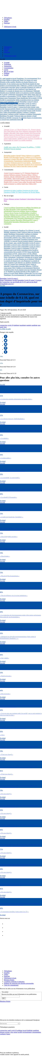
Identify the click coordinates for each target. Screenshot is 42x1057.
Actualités (37, 138)
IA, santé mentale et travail (8, 78)
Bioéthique (3, 116)
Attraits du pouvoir (16, 163)
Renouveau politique (18, 211)
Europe (29, 110)
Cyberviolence (30, 199)
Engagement (12, 98)
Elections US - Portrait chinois (31, 129)
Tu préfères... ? (31, 147)
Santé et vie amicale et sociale (25, 93)
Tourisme (32, 177)
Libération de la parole (31, 257)
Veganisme (16, 180)
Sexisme (38, 110)
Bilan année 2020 (33, 94)
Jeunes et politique (31, 211)
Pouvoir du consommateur (33, 180)
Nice (5, 131)
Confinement (12, 94)
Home (2, 280)
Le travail (3, 119)
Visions (22, 180)
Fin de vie (17, 137)
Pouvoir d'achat (8, 137)
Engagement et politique (23, 207)
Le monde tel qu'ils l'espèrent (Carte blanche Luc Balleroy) (21, 261)
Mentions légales (9, 980)
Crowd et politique (9, 207)
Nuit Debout (11, 131)
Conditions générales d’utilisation (14, 981)
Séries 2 (35, 175)
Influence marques (15, 175)
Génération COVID (13, 101)
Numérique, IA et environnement (27, 78)
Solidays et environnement (8, 85)
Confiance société (13, 114)
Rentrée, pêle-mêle (9, 133)
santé (1, 327)
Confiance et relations (25, 114)
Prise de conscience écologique (30, 135)
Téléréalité (36, 91)
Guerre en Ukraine (14, 135)
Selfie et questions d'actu (23, 100)
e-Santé (34, 116)
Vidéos (6, 21)
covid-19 (10, 325)
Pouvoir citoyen (9, 213)
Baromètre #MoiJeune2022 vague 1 (15, 216)
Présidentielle (8, 222)
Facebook (23, 199)
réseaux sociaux (5, 1032)
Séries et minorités (21, 87)
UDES (38, 147)
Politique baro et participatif (18, 215)
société (20, 1032)
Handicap (3, 118)
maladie (28, 325)
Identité (18, 155)
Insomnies (3, 84)
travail (25, 1030)
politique (19, 1030)
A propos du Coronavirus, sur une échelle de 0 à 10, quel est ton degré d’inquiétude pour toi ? (20, 282)
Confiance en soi (30, 157)
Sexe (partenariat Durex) (13, 119)
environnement (27, 1032)
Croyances (23, 147)
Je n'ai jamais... (27, 163)
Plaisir (22, 80)
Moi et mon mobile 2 (19, 178)
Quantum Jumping (9, 220)
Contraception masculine (7, 87)
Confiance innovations (22, 236)
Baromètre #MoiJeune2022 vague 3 (27, 220)
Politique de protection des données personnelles (19, 983)
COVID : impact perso (19, 254)
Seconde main (31, 182)
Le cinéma (18, 184)
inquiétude (22, 325)
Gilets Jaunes (20, 133)
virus (5, 327)
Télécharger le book (10, 26)
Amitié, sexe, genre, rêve (11, 147)
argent (15, 1032)
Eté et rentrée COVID (35, 98)
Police (25, 94)
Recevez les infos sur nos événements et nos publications (19, 994)
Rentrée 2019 (28, 133)
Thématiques (8, 18)
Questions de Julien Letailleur (13, 190)
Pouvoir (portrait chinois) (12, 109)
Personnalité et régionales (16, 164)
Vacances (30, 138)
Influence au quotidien (33, 155)
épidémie (16, 325)
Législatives (7, 224)
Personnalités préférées (15, 112)
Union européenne (22, 209)
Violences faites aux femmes (23, 116)
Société (15, 280)
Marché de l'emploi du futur (31, 84)
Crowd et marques (14, 173)
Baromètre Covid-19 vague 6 (29, 101)
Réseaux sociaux (14, 199)
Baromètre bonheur (10, 155)
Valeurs (23, 155)
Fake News (18, 131)
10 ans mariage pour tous (14, 84)
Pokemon (28, 173)
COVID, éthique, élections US (25, 96)
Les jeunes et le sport (30, 80)
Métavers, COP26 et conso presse (31, 85)
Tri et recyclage (37, 273)
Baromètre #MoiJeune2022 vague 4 (24, 222)
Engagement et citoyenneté (18, 110)
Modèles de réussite (22, 82)
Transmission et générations (22, 161)
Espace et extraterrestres (34, 118)
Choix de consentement (11, 985)
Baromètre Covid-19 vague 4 (27, 103)
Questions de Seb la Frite (30, 190)
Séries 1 (29, 175)
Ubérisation (18, 177)
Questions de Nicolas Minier (31, 192)
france (8, 1034)
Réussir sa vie (32, 82)
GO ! (3, 998)
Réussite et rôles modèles (7, 82)
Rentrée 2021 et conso (11, 182)
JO (41, 138)
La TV (22, 173)
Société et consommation (7, 100)
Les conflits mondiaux (25, 140)
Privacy (6, 199)
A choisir (13, 159)
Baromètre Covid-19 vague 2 (27, 105)
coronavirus (3, 325)
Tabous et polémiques (29, 159)
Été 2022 (13, 166)
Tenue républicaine (22, 98)
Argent (6, 173)
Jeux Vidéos (4, 112)
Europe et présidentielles (21, 213)
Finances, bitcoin (9, 177)
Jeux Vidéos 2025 (30, 184)
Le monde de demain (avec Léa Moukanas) (19, 91)
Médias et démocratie (12, 80)
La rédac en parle (5, 329)
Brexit (19, 129)
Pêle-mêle (19, 159)
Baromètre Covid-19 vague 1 (9, 107)
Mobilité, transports (12, 118)
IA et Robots (22, 118)
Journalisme (19, 94)
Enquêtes (7, 19)
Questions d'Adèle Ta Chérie (13, 192)
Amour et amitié (32, 166)
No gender (10, 116)
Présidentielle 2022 (33, 215)
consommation (36, 1032)
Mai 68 (38, 131)
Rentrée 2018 (8, 157)
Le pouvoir (24, 109)
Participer (7, 23)
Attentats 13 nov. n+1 (10, 129)
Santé (33, 110)
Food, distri (25, 177)
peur (39, 325)
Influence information (29, 131)
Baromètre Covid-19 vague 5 (9, 103)
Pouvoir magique (15, 149)
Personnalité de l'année (11, 140)
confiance (3, 1034)
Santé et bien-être (21, 166)
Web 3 (19, 85)
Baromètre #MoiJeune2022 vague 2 (28, 218)
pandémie (34, 325)
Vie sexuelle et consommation (21, 255)
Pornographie (37, 114)
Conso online (22, 182)
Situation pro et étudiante (7, 93)
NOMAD (7, 149)
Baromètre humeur (18, 157)
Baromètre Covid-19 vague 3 (9, 105)
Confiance (25, 112)
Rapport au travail (25, 137)
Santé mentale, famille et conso (17, 138)
